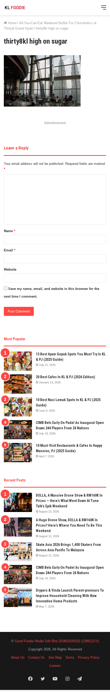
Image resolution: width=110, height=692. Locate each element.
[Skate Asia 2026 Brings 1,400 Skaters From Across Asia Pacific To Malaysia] (18, 551)
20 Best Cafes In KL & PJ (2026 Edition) (65, 377)
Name (9, 231)
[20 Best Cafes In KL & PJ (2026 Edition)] (18, 384)
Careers (55, 666)
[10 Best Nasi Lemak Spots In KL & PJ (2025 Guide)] (18, 406)
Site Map (55, 657)
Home (12, 23)
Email (9, 250)
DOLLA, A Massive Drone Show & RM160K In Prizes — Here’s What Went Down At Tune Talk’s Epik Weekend (69, 500)
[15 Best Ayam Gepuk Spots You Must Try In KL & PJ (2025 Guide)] (18, 361)
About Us (18, 657)
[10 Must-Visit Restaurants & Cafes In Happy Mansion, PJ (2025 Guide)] (18, 452)
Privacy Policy (89, 657)
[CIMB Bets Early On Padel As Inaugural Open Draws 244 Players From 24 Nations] (18, 429)
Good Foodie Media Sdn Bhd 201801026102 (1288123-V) (57, 641)
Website (10, 269)
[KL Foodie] (24, 8)
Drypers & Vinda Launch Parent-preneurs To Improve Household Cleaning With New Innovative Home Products (70, 595)
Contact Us (36, 657)
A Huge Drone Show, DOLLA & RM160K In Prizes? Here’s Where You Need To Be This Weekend (69, 525)
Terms (69, 657)
